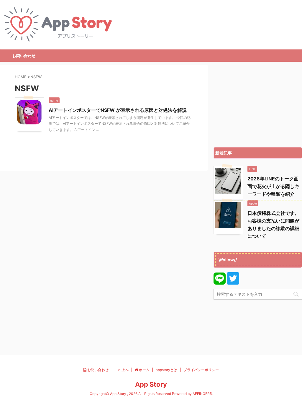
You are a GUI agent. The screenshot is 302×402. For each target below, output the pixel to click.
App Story (151, 384)
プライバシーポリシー (201, 370)
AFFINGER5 (202, 393)
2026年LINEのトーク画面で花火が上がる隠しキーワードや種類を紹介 (273, 186)
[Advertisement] (258, 104)
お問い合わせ (23, 55)
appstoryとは (166, 370)
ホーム (144, 370)
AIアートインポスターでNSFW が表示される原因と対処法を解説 (118, 110)
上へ (125, 370)
